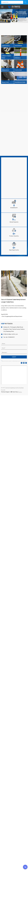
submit (14, 356)
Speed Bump (18, 45)
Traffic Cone (18, 69)
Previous (3, 15)
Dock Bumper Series (20, 82)
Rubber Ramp (5, 69)
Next (25, 15)
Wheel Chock (5, 82)
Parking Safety (6, 45)
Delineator (18, 57)
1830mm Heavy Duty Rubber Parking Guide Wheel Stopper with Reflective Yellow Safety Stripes (14, 141)
